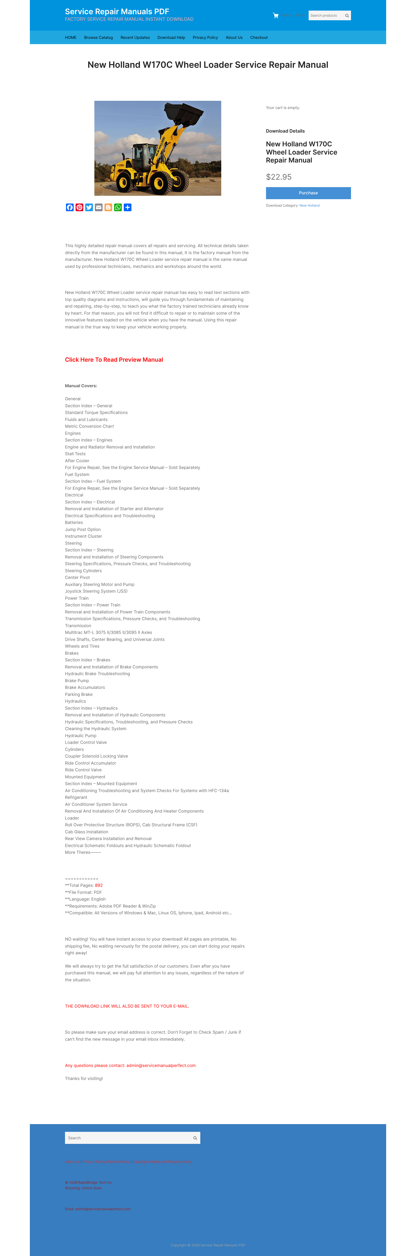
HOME (71, 37)
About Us (234, 37)
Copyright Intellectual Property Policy (162, 1162)
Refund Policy (119, 1162)
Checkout (259, 37)
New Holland (309, 206)
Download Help (171, 37)
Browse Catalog (98, 37)
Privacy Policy (205, 37)
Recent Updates (135, 37)
